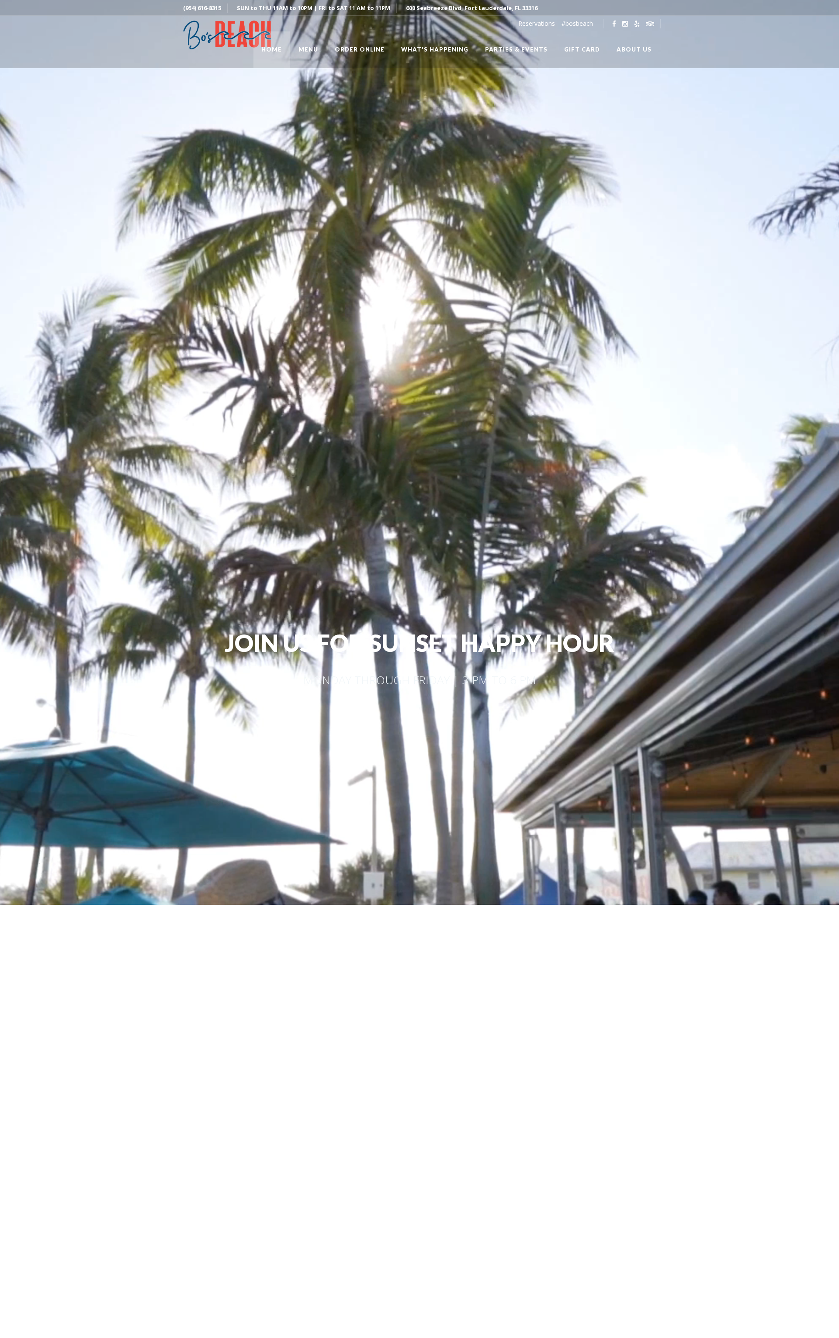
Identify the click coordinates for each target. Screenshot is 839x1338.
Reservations (536, 23)
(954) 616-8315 (202, 8)
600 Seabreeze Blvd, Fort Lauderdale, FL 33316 (471, 8)
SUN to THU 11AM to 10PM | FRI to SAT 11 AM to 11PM (313, 8)
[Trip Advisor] (650, 24)
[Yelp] (637, 24)
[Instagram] (625, 24)
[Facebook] (614, 24)
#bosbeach (577, 23)
